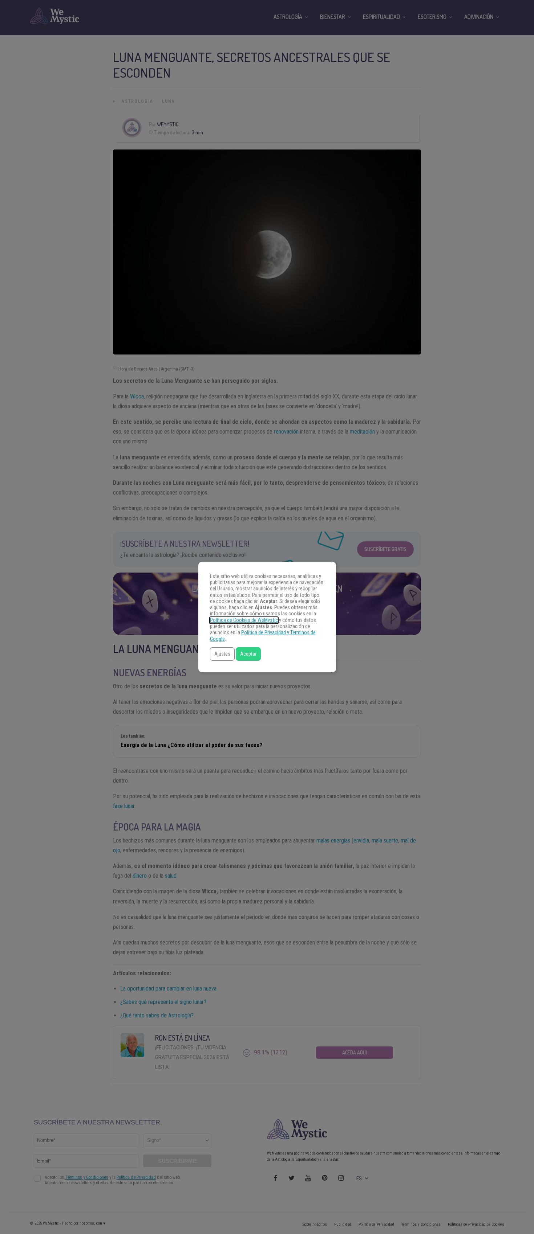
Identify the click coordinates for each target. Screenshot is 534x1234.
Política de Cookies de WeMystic (244, 620)
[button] (222, 654)
